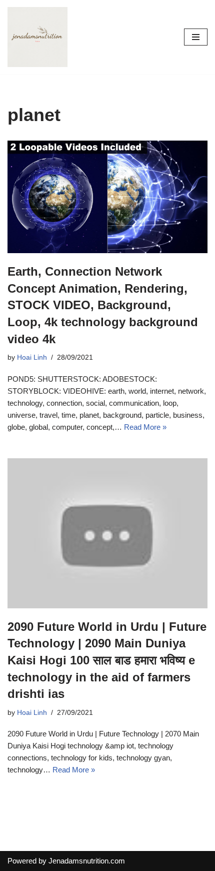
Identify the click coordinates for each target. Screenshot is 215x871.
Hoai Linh (32, 357)
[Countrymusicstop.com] (38, 37)
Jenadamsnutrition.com (86, 860)
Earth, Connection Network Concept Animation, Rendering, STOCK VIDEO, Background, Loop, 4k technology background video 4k (103, 305)
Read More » (145, 427)
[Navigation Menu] (196, 37)
